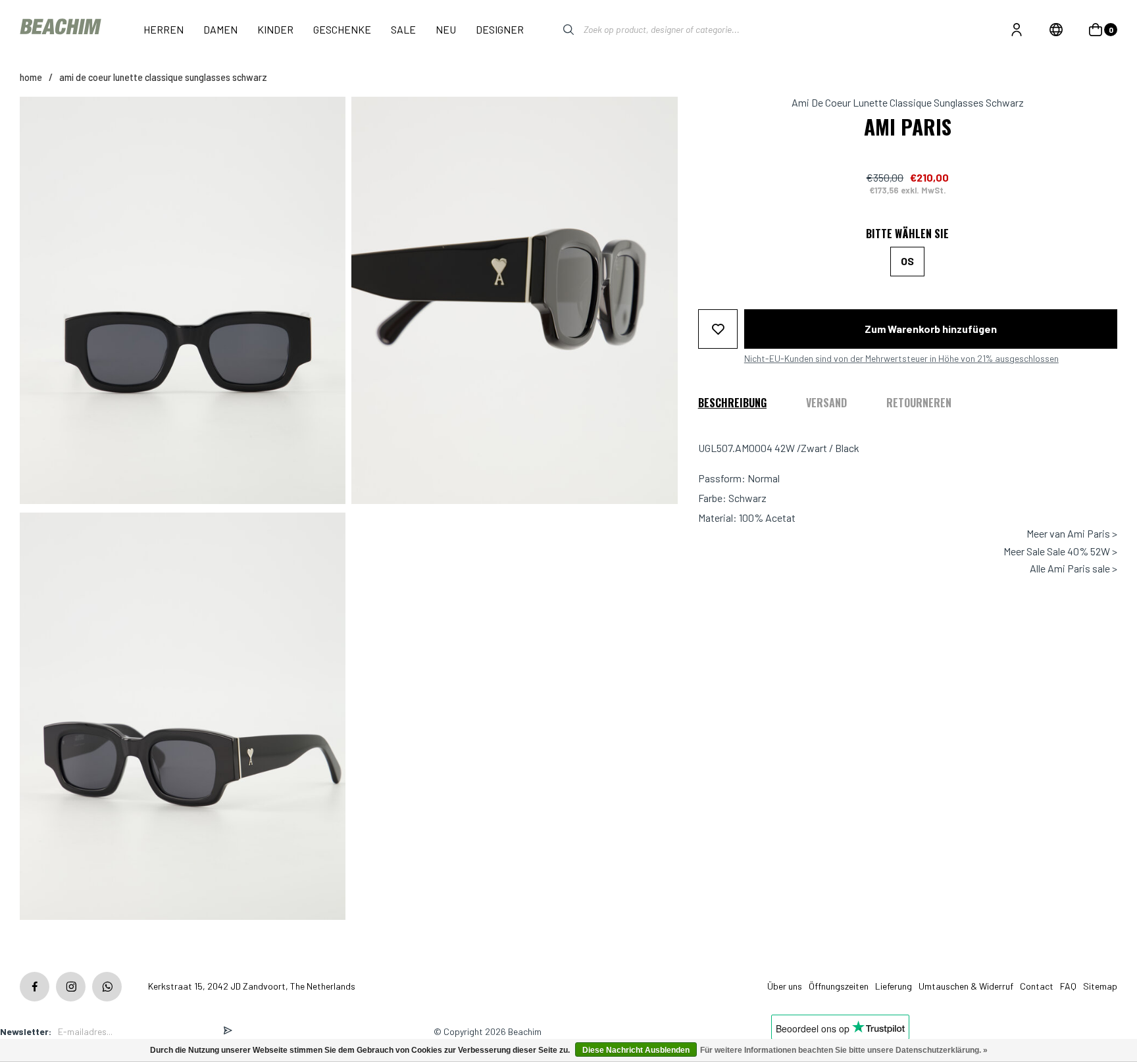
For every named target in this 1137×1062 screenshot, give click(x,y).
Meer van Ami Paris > (1071, 534)
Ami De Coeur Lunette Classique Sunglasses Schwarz (163, 77)
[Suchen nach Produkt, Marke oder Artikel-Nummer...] (558, 29)
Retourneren (918, 402)
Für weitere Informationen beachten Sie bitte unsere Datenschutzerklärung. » (844, 1050)
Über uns (784, 986)
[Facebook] (34, 986)
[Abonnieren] (227, 1031)
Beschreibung (732, 402)
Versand (826, 402)
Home (31, 77)
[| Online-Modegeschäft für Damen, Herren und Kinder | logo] (62, 29)
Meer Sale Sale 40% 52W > (1060, 551)
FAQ (1068, 986)
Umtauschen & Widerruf (966, 986)
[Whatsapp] (107, 986)
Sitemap (1100, 986)
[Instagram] (71, 986)
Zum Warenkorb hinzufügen (931, 328)
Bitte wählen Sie (907, 234)
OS (907, 261)
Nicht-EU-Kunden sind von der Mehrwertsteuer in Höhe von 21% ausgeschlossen (901, 358)
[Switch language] (1056, 29)
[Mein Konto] (1016, 29)
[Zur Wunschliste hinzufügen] (718, 328)
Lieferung (893, 986)
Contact (1036, 986)
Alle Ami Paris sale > (1073, 568)
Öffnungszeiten (839, 986)
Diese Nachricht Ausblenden (636, 1050)
